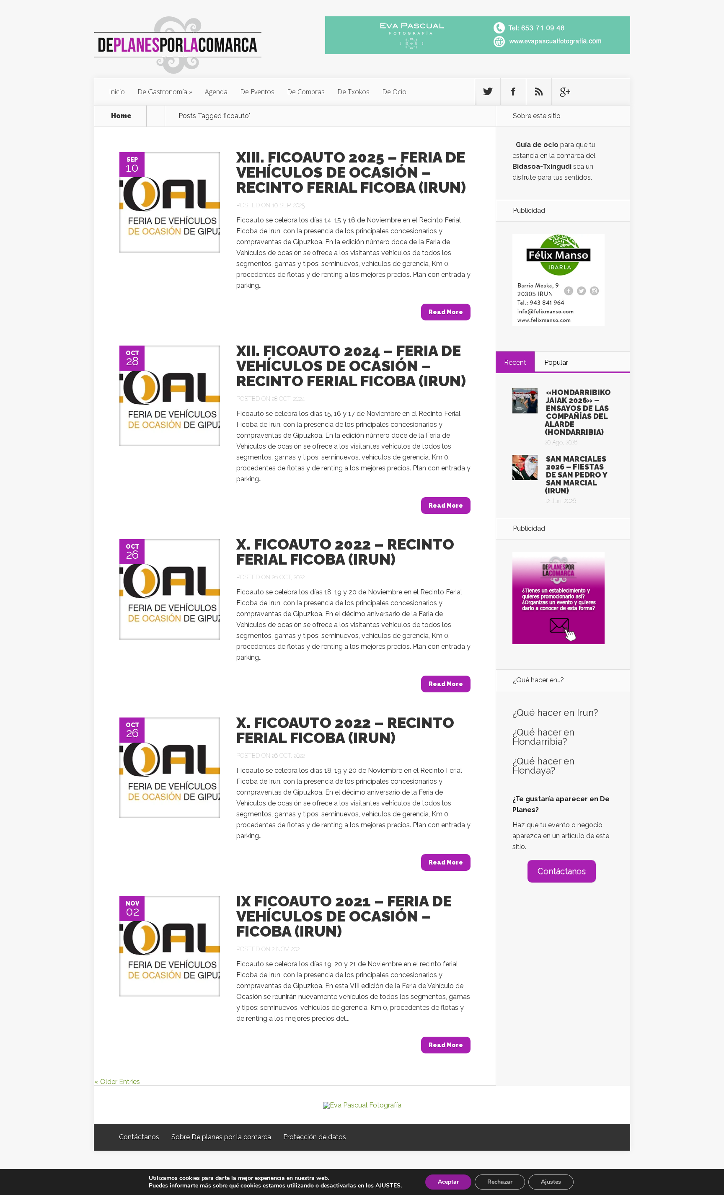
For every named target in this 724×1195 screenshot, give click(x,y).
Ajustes (551, 1182)
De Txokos (353, 91)
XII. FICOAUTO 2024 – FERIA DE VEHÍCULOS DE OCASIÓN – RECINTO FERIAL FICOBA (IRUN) (351, 366)
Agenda (216, 91)
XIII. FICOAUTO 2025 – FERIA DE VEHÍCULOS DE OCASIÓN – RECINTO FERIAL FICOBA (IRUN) (351, 172)
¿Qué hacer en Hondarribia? (543, 737)
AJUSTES (388, 1186)
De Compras (306, 91)
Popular (556, 363)
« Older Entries (117, 1082)
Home (121, 116)
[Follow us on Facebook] (513, 91)
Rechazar (499, 1182)
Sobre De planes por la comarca (221, 1137)
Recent (515, 363)
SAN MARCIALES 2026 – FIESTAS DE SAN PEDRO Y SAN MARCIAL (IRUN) (576, 474)
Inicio (117, 91)
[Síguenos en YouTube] (564, 91)
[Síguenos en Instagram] (538, 91)
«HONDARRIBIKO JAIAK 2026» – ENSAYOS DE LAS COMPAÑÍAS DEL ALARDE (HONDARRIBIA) (578, 412)
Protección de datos (314, 1137)
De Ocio (394, 91)
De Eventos (257, 91)
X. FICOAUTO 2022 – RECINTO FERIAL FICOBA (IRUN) (345, 551)
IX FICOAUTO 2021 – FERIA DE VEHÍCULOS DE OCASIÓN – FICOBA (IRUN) (344, 916)
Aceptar (448, 1182)
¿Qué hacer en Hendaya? (543, 766)
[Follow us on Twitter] (487, 91)
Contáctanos (562, 871)
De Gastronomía (162, 91)
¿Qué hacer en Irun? (555, 712)
